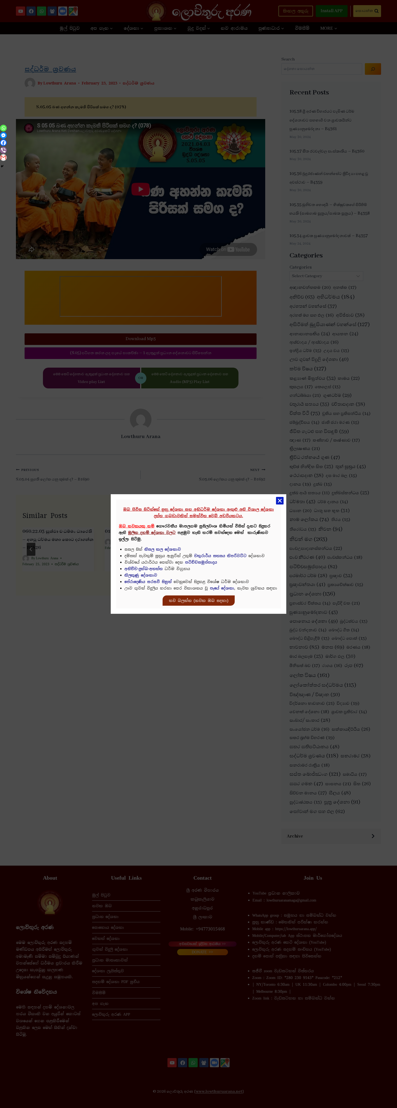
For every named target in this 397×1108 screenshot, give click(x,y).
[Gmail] (3, 157)
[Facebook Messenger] (3, 135)
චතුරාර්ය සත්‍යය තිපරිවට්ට (220, 555)
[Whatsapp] (3, 128)
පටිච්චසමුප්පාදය (201, 562)
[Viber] (3, 150)
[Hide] (2, 166)
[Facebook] (3, 142)
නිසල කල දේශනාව (162, 549)
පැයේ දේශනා (222, 588)
